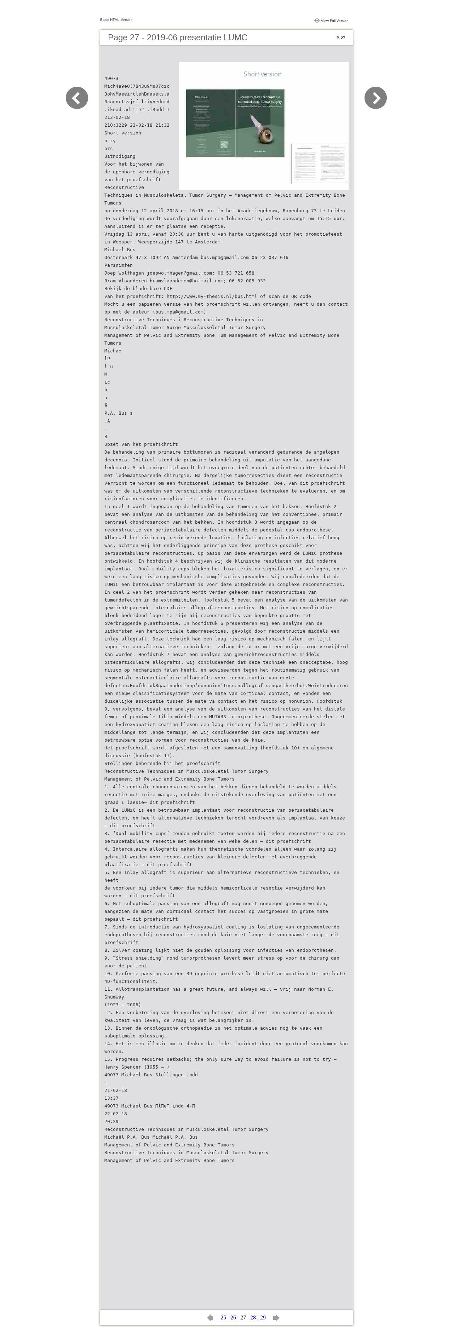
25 (223, 1317)
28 (253, 1317)
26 (233, 1317)
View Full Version (335, 21)
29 (263, 1317)
